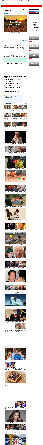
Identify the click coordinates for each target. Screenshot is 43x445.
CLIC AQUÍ (10, 60)
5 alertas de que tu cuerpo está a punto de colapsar (34, 38)
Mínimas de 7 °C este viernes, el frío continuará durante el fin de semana (34, 46)
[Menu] (2, 6)
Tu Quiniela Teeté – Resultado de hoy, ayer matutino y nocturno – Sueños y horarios (35, 23)
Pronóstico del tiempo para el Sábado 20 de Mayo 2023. (10, 100)
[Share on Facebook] (4, 13)
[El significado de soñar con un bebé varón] (34, 62)
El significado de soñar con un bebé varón (34, 64)
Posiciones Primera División (19, 0)
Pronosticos (30, 41)
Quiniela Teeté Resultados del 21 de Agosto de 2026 (34, 55)
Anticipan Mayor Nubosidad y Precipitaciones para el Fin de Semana (11, 96)
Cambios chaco (3, 0)
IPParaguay (12, 11)
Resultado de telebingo (25, 0)
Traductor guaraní (29, 0)
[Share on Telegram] (7, 13)
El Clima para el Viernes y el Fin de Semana (9, 97)
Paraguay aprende (14, 0)
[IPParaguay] (5, 3)
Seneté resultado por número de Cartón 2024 (36, 31)
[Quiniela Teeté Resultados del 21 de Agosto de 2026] (34, 54)
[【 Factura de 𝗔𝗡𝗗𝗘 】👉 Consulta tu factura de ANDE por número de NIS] (31, 27)
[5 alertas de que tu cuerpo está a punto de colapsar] (34, 36)
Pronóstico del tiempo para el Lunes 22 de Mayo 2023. (10, 101)
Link (8, 60)
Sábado (13, 83)
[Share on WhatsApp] (6, 13)
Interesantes (30, 58)
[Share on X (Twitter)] (5, 13)
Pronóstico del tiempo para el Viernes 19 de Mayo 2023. (10, 99)
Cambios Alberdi (7, 0)
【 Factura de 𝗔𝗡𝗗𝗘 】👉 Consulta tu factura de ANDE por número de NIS (36, 27)
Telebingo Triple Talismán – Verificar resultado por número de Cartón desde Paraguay (34, 17)
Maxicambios (11, 0)
